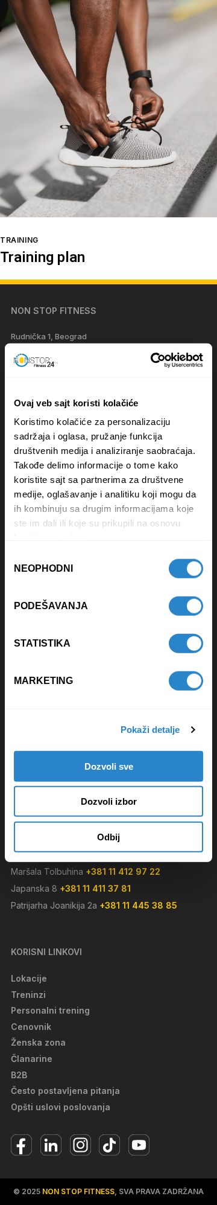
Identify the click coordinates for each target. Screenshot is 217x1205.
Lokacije (29, 978)
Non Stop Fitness (78, 1191)
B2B (19, 1075)
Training (19, 240)
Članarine (31, 1058)
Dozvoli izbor (109, 801)
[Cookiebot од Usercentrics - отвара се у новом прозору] (153, 360)
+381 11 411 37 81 (95, 888)
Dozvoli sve (108, 766)
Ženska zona (38, 1042)
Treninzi (28, 994)
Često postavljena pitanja (65, 1090)
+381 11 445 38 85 (138, 905)
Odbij (108, 836)
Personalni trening (50, 1010)
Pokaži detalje (150, 729)
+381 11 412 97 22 (123, 871)
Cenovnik (31, 1026)
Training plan (42, 258)
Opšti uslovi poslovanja (60, 1107)
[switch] (186, 605)
